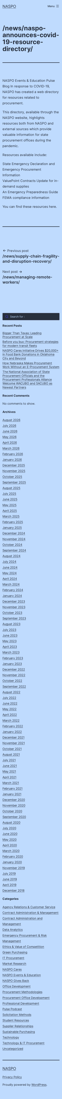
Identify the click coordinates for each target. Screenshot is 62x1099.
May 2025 (9, 505)
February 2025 (12, 522)
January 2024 (12, 596)
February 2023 (12, 658)
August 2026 (11, 420)
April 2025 (9, 510)
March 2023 (11, 652)
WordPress (38, 1084)
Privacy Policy (12, 1077)
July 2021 (9, 760)
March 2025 (11, 516)
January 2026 (12, 459)
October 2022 (12, 680)
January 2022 (12, 731)
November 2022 (13, 675)
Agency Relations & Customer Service (28, 907)
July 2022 (9, 697)
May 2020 (9, 839)
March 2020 (11, 851)
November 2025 (13, 471)
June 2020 (9, 833)
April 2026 (9, 442)
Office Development (16, 986)
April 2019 (9, 885)
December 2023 (13, 601)
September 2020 (14, 817)
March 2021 (10, 783)
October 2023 (12, 612)
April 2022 (9, 714)
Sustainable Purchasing (18, 1031)
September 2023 (14, 618)
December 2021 (13, 737)
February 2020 (12, 856)
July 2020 (9, 828)
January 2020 (12, 862)
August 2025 (11, 488)
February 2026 (12, 454)
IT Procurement (13, 958)
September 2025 (14, 482)
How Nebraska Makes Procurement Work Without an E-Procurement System (30, 365)
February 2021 (12, 788)
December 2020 (13, 799)
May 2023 (9, 641)
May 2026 (9, 437)
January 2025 (12, 527)
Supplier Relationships (17, 1026)
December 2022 (13, 669)
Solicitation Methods (16, 1014)
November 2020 (13, 805)
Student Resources (15, 1020)
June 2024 (10, 567)
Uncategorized (12, 1048)
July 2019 (9, 873)
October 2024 (12, 544)
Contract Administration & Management (30, 912)
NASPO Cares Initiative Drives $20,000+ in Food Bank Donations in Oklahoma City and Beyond (30, 354)
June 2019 (9, 879)
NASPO (9, 6)
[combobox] (31, 316)
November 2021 (13, 743)
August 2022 (11, 692)
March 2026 (11, 448)
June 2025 (9, 499)
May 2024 (9, 573)
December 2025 (13, 465)
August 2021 (11, 754)
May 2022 (9, 709)
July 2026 (9, 425)
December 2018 (13, 890)
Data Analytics (12, 929)
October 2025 (12, 476)
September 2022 (14, 686)
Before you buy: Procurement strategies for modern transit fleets (30, 343)
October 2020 (12, 811)
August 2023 (11, 624)
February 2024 (12, 590)
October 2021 (12, 749)
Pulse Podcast (12, 1009)
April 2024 (9, 578)
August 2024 (11, 556)
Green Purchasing (14, 952)
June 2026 (9, 431)
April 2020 (9, 845)
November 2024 (13, 539)
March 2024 (11, 584)
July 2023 (9, 630)
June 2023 (9, 635)
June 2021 (9, 765)
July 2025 (9, 493)
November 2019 (13, 868)
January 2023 (12, 664)
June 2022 (9, 703)
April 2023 (9, 646)
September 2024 (14, 550)
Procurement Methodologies (22, 992)
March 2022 (11, 720)
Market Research (14, 963)
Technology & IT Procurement (23, 1043)
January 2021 (11, 794)
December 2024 (13, 533)
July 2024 (9, 561)
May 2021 (9, 771)
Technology (10, 1037)
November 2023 (13, 607)
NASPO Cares (12, 969)
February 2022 (12, 726)
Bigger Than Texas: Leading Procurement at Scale (21, 335)
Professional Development (20, 1003)
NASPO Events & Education (21, 975)
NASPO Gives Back (15, 980)
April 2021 (9, 777)
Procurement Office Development (26, 997)
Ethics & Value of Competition (23, 946)
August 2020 (11, 822)
